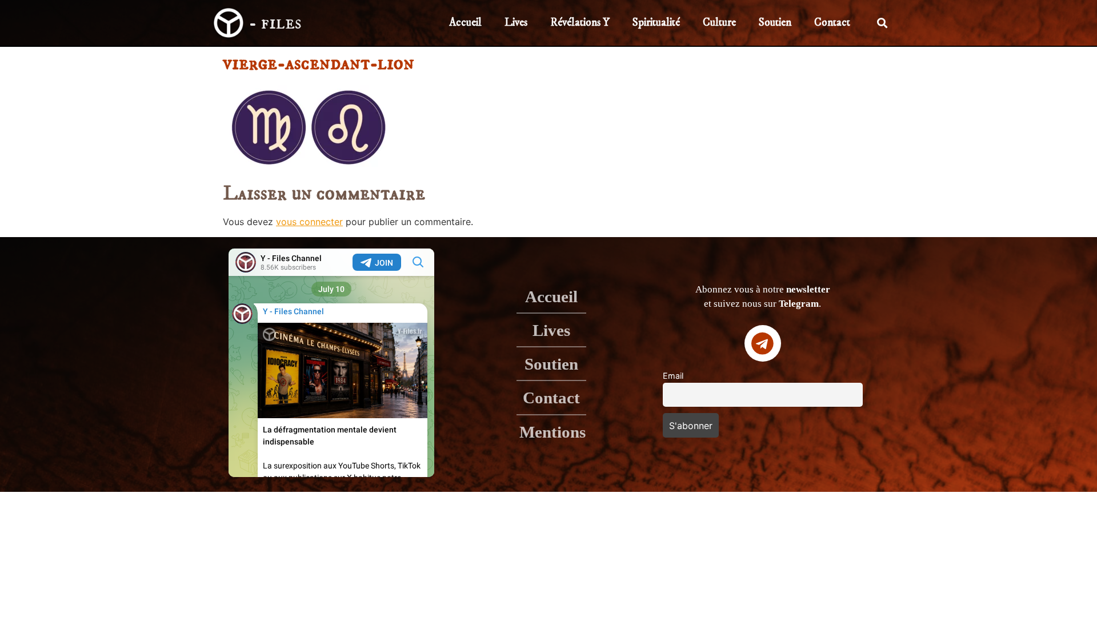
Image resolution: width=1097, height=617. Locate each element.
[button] (882, 23)
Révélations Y (580, 22)
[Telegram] (762, 343)
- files (275, 22)
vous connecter (309, 221)
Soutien (775, 22)
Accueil (465, 22)
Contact (832, 22)
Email (673, 375)
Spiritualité (656, 22)
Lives (516, 22)
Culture (719, 22)
